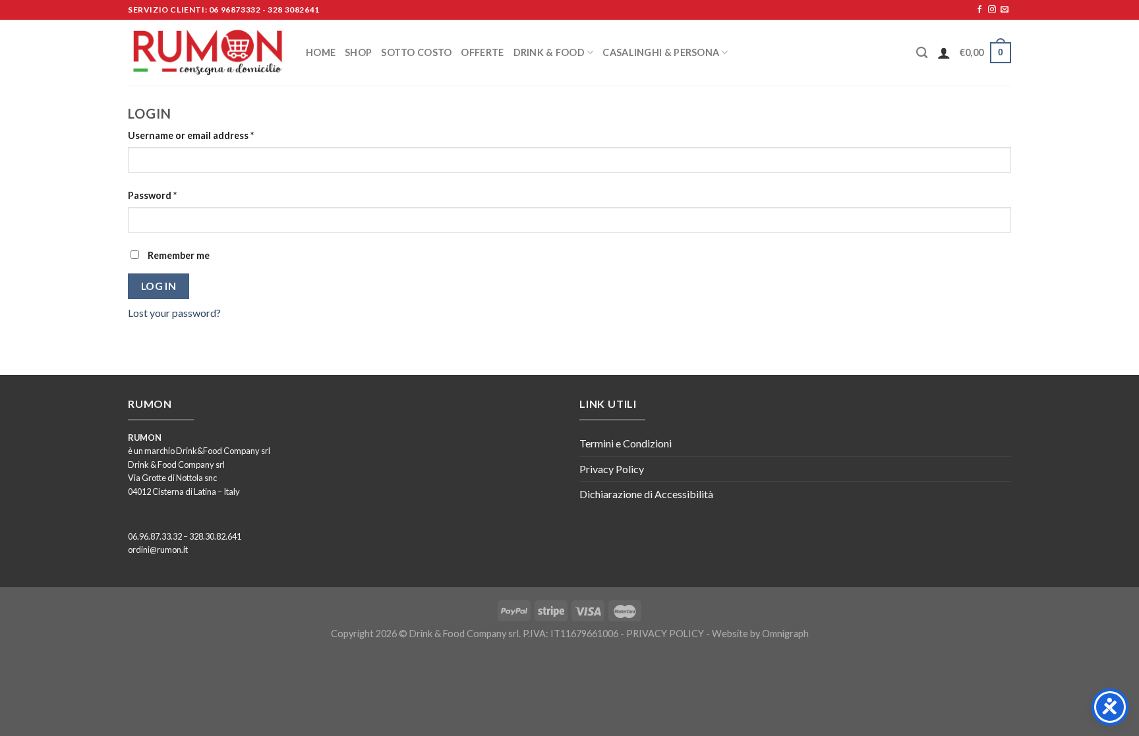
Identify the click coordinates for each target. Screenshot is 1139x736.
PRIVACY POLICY (665, 633)
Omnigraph (785, 633)
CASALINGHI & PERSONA (660, 52)
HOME (321, 52)
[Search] (921, 53)
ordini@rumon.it (158, 549)
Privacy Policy (611, 469)
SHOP (358, 52)
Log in (159, 286)
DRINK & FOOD (549, 52)
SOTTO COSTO (416, 52)
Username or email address (191, 135)
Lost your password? (174, 312)
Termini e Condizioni (625, 443)
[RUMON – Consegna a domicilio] (207, 52)
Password (152, 195)
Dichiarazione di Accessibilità (646, 494)
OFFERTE (482, 52)
